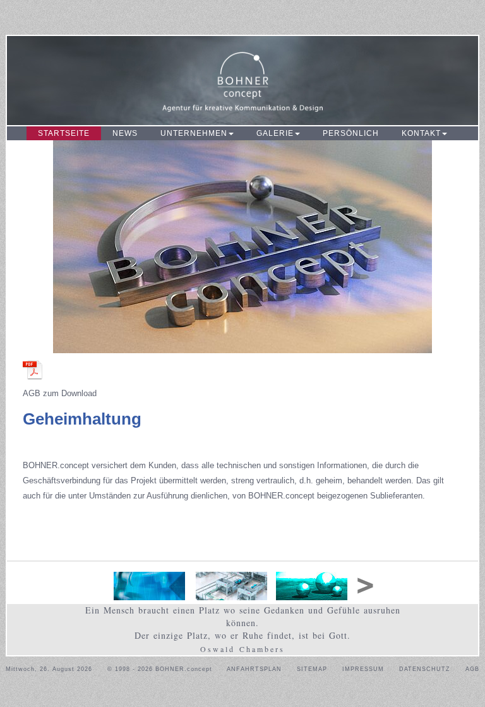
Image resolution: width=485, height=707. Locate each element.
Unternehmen (193, 133)
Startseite (64, 133)
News (125, 133)
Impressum (363, 669)
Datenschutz (424, 669)
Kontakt (421, 133)
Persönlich (351, 133)
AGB (472, 669)
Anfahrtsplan (254, 669)
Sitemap (312, 669)
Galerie (275, 133)
